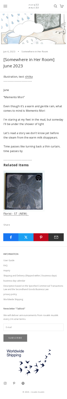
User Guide (8, 260)
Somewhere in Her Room (34, 51)
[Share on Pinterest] (41, 237)
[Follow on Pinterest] (14, 383)
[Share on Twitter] (26, 237)
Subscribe (15, 337)
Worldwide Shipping (13, 299)
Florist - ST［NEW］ (16, 213)
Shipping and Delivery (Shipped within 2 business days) (30, 275)
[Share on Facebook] (10, 237)
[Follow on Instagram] (5, 383)
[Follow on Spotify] (23, 383)
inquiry (6, 270)
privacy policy (10, 294)
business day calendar (14, 280)
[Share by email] (56, 237)
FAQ (5, 265)
